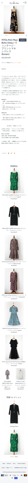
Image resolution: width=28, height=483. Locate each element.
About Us (9, 463)
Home (3, 463)
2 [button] (9, 35)
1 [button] (6, 35)
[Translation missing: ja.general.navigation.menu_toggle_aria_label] (2, 3)
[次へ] (26, 35)
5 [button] (18, 35)
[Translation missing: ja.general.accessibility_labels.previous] (1, 35)
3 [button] (12, 35)
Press (14, 463)
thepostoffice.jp (9, 472)
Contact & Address (21, 463)
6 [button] (21, 35)
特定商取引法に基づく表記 (20, 467)
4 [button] (15, 35)
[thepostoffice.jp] (14, 3)
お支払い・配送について (7, 467)
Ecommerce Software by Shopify (19, 472)
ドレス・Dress (17, 62)
